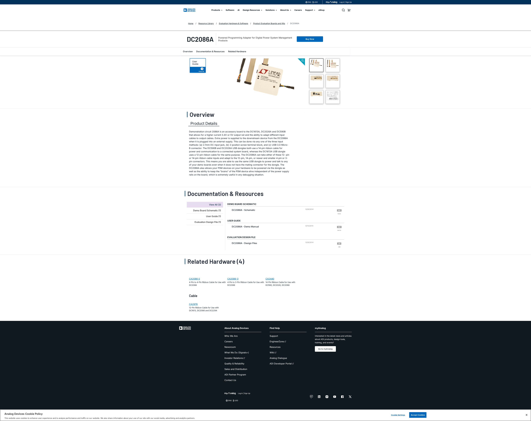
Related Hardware (237, 51)
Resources (275, 347)
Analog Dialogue (278, 358)
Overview (188, 51)
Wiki (272, 352)
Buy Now (310, 39)
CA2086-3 (232, 278)
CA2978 (193, 304)
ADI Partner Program (235, 374)
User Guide (195, 62)
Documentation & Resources (210, 51)
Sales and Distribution (235, 369)
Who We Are (231, 336)
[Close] (527, 415)
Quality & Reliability (234, 363)
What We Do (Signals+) (236, 352)
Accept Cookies (418, 415)
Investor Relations (233, 358)
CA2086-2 (194, 278)
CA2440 (270, 278)
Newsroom (230, 347)
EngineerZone (277, 341)
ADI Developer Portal (281, 363)
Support (274, 336)
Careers (228, 341)
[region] (265, 415)
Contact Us (230, 380)
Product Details (203, 123)
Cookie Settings (398, 415)
